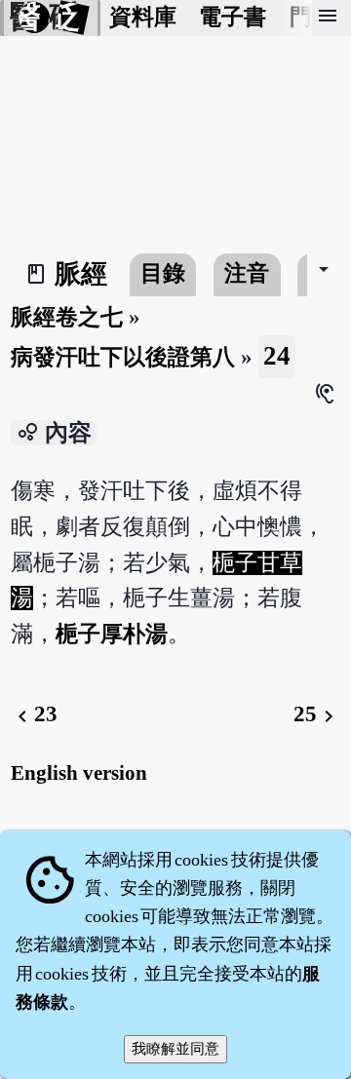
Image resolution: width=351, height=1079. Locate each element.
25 (316, 714)
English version (79, 773)
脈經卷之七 (67, 317)
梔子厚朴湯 (112, 634)
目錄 (162, 273)
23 (34, 714)
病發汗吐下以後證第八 (123, 357)
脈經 (81, 274)
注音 (246, 273)
